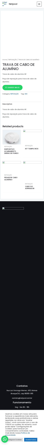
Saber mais (14, 87)
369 (26, 94)
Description (7, 104)
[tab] (22, 104)
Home (4, 60)
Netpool (13, 3)
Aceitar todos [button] (31, 440)
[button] (5, 439)
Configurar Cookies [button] (14, 440)
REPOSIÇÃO (13, 60)
